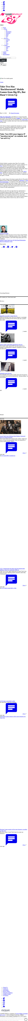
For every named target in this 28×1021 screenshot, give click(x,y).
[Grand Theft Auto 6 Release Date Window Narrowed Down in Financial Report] (10, 433)
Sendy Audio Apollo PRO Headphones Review (11, 344)
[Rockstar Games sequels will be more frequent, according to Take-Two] (14, 717)
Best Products (6, 54)
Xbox (7, 34)
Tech (7, 43)
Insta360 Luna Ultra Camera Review (8, 316)
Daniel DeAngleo (15, 113)
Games (4, 51)
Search (3, 60)
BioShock (22, 180)
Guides (6, 45)
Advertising (6, 990)
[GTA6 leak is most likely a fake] (14, 588)
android (2, 240)
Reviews (6, 38)
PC (6, 30)
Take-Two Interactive (5, 116)
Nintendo (8, 33)
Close (2, 62)
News (5, 29)
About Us (5, 987)
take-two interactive (4, 241)
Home (4, 27)
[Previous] (1, 419)
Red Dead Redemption (20, 240)
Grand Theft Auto (8, 240)
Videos (4, 53)
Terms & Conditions (8, 992)
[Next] (3, 419)
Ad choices (5, 995)
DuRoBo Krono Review (6, 373)
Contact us (5, 988)
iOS (13, 240)
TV (7, 37)
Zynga (18, 118)
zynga (11, 241)
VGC (1, 166)
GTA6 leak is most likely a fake (7, 701)
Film (7, 35)
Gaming (8, 39)
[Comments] (11, 104)
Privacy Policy (6, 991)
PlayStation (8, 31)
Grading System (7, 994)
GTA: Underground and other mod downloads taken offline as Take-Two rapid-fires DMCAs (12, 569)
